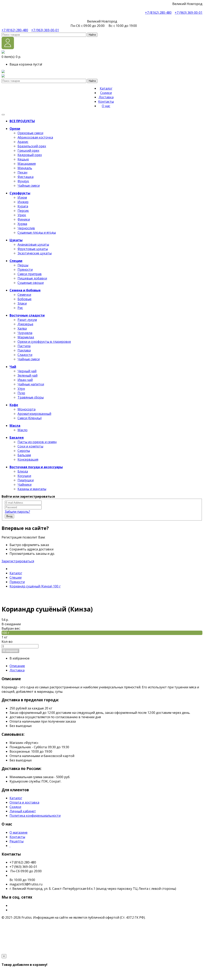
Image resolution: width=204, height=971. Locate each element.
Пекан (22, 172)
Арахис (23, 142)
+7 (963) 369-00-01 (188, 12)
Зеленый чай (27, 375)
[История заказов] (3, 76)
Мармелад (26, 337)
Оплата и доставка (24, 802)
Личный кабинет (23, 811)
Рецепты (17, 841)
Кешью (23, 159)
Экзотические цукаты (35, 253)
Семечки (24, 294)
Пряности (25, 269)
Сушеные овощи (31, 282)
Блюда (23, 471)
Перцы (23, 265)
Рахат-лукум (27, 319)
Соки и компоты (30, 446)
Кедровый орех (30, 155)
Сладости (25, 355)
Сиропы (24, 450)
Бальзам (24, 455)
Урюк (22, 215)
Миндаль (25, 168)
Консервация (28, 459)
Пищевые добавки (32, 278)
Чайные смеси (29, 185)
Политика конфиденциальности (35, 815)
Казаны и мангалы (32, 489)
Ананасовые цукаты (33, 244)
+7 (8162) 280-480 (158, 12)
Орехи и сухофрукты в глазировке (44, 341)
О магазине (18, 832)
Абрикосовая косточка (35, 137)
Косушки (24, 476)
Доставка (106, 97)
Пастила (24, 346)
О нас (106, 106)
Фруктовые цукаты (33, 249)
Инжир (23, 202)
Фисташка (25, 177)
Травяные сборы (31, 397)
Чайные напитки (31, 384)
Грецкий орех (28, 150)
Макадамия (27, 163)
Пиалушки (26, 480)
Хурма (22, 224)
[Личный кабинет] (8, 48)
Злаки (22, 303)
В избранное (19, 658)
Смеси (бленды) (30, 418)
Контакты (106, 101)
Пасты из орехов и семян (37, 442)
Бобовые (24, 299)
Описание (17, 666)
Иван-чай (25, 380)
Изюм (22, 197)
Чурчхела (25, 333)
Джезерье (25, 324)
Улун (21, 388)
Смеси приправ (30, 274)
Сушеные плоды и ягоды (37, 232)
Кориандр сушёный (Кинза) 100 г (35, 586)
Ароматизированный (34, 413)
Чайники (24, 484)
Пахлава (24, 350)
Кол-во (7, 641)
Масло (22, 430)
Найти (92, 34)
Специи (16, 577)
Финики (24, 219)
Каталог (106, 88)
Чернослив (26, 228)
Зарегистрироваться (18, 561)
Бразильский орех (32, 146)
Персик (23, 210)
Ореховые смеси (30, 133)
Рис (20, 308)
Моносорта (26, 409)
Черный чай (27, 371)
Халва (22, 328)
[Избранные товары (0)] (3, 72)
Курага (23, 206)
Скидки (106, 93)
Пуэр (21, 393)
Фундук (23, 181)
